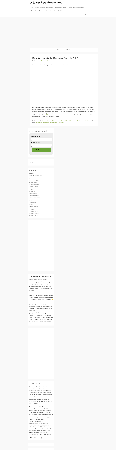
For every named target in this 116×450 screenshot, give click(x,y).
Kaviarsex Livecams (34, 184)
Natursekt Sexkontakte (34, 197)
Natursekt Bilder (69, 120)
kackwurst (38, 122)
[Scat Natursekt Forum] (41, 376)
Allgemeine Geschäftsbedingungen (44, 7)
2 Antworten (61, 122)
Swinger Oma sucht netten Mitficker (38, 279)
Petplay (31, 200)
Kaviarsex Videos (60, 120)
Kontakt (60, 10)
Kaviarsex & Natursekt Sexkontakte (45, 2)
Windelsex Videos (33, 215)
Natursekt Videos (77, 120)
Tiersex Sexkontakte (34, 208)
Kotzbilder (31, 189)
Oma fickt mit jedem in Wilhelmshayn (38, 423)
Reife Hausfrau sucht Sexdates (37, 405)
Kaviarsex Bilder (51, 120)
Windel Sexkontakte (34, 209)
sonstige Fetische (87, 120)
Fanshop (44, 120)
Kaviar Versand (55, 60)
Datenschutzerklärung (60, 7)
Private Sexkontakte (51, 10)
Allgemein (31, 173)
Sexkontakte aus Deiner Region (41, 276)
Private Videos (32, 202)
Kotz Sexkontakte (33, 188)
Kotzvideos (32, 191)
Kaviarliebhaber (53, 122)
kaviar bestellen (45, 122)
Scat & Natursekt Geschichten (76, 7)
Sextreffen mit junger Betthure (36, 312)
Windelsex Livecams (34, 213)
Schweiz (31, 204)
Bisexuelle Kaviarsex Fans (35, 175)
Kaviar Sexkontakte (34, 180)
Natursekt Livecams (34, 195)
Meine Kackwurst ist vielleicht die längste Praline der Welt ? (55, 58)
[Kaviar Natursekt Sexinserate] (58, 31)
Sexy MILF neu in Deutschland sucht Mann (40, 301)
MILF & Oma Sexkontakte (37, 10)
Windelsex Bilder (33, 211)
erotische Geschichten (34, 177)
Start (32, 7)
